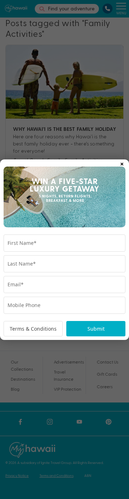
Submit (96, 328)
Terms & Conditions (33, 328)
